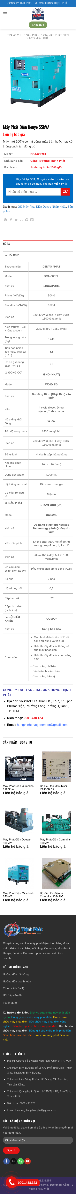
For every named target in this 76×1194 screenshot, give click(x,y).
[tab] (38, 244)
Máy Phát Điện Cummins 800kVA (55, 841)
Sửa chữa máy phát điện (18, 1035)
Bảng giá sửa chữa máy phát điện (50, 1030)
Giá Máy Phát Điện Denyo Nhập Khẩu (47, 37)
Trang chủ (14, 35)
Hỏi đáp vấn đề (12, 995)
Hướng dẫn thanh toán (17, 981)
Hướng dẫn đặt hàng (16, 974)
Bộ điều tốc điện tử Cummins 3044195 (51, 895)
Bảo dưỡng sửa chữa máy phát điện (35, 1026)
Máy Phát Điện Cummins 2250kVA (18, 788)
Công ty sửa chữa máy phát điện (31, 1017)
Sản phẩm (33, 35)
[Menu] (5, 13)
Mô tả (6, 244)
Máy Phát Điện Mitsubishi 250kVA (18, 895)
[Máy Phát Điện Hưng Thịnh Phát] (38, 14)
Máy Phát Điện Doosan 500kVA (17, 841)
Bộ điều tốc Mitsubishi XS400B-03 (53, 788)
